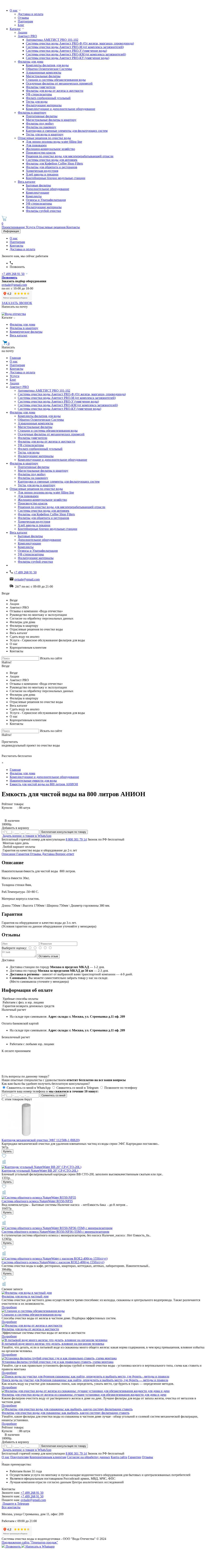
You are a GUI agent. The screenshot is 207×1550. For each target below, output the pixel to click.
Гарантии (134, 1457)
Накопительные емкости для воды (33, 780)
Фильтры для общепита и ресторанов (51, 167)
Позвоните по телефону (120, 1087)
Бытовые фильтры (38, 185)
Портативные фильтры (41, 116)
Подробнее (9, 1307)
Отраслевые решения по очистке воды (44, 138)
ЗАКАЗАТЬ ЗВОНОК (17, 303)
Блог (21, 25)
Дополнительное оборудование (47, 189)
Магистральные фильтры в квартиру (51, 120)
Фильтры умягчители (40, 87)
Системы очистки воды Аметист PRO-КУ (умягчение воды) (67, 58)
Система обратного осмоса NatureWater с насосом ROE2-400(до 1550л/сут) (53, 1262)
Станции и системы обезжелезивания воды (56, 79)
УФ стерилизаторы (39, 94)
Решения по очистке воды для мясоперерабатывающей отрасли (69, 156)
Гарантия (23, 854)
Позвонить (17, 267)
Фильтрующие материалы (44, 105)
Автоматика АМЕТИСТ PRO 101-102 (52, 39)
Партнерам (25, 21)
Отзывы (23, 17)
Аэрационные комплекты (43, 72)
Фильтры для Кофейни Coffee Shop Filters (54, 163)
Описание (9, 854)
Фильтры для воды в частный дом (25, 1296)
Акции (22, 32)
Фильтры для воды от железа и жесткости (54, 90)
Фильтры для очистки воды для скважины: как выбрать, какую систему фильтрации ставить (65, 1413)
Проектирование (14, 227)
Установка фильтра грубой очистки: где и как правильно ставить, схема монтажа (57, 1362)
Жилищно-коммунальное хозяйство (50, 149)
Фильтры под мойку (40, 123)
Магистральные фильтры (43, 76)
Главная (15, 357)
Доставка (48, 854)
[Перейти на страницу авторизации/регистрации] (11, 263)
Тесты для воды (37, 101)
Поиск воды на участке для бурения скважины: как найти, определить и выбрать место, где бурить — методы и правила (85, 1380)
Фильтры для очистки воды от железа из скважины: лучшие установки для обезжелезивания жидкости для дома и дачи (84, 1394)
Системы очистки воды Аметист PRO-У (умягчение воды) (66, 50)
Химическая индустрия (42, 170)
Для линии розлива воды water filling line (54, 141)
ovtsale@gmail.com (14, 285)
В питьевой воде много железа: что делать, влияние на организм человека (53, 1343)
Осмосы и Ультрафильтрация (46, 200)
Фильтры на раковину (41, 127)
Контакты (73, 227)
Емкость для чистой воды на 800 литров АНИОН (44, 784)
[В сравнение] (4, 1163)
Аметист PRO (27, 36)
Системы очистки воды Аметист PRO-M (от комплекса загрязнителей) (75, 47)
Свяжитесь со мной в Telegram (77, 1087)
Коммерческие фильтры (26, 331)
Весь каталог (27, 181)
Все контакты (11, 1507)
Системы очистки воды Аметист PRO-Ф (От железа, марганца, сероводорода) (80, 43)
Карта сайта (119, 1457)
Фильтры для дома (30, 61)
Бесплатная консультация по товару (63, 831)
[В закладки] (4, 1157)
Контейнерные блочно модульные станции (55, 178)
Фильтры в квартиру (32, 112)
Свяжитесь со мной (53, 1095)
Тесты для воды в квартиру (44, 134)
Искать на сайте (51, 658)
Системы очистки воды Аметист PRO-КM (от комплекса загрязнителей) (76, 54)
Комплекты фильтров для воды (47, 65)
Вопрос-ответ (64, 854)
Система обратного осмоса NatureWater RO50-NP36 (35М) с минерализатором (55, 1231)
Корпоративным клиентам (48, 1457)
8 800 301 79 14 (76, 839)
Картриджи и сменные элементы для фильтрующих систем (67, 130)
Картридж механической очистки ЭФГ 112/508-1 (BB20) (41, 1140)
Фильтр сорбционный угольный (48, 98)
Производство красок (41, 152)
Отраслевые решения (51, 227)
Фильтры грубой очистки (43, 211)
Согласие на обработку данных (88, 1457)
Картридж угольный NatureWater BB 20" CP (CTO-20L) (40, 1170)
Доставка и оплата (30, 14)
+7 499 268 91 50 (13, 274)
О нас (14, 10)
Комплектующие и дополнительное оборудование (60, 109)
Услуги (31, 227)
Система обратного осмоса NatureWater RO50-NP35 (37, 1201)
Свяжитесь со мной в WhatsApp (29, 1087)
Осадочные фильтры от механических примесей (59, 83)
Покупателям (19, 1457)
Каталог (15, 29)
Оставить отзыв (48, 956)
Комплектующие (37, 192)
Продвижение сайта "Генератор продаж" (30, 1542)
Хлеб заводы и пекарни (42, 174)
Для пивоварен (36, 145)
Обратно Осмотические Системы (49, 69)
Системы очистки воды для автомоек (51, 160)
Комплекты (34, 196)
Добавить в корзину (15, 828)
